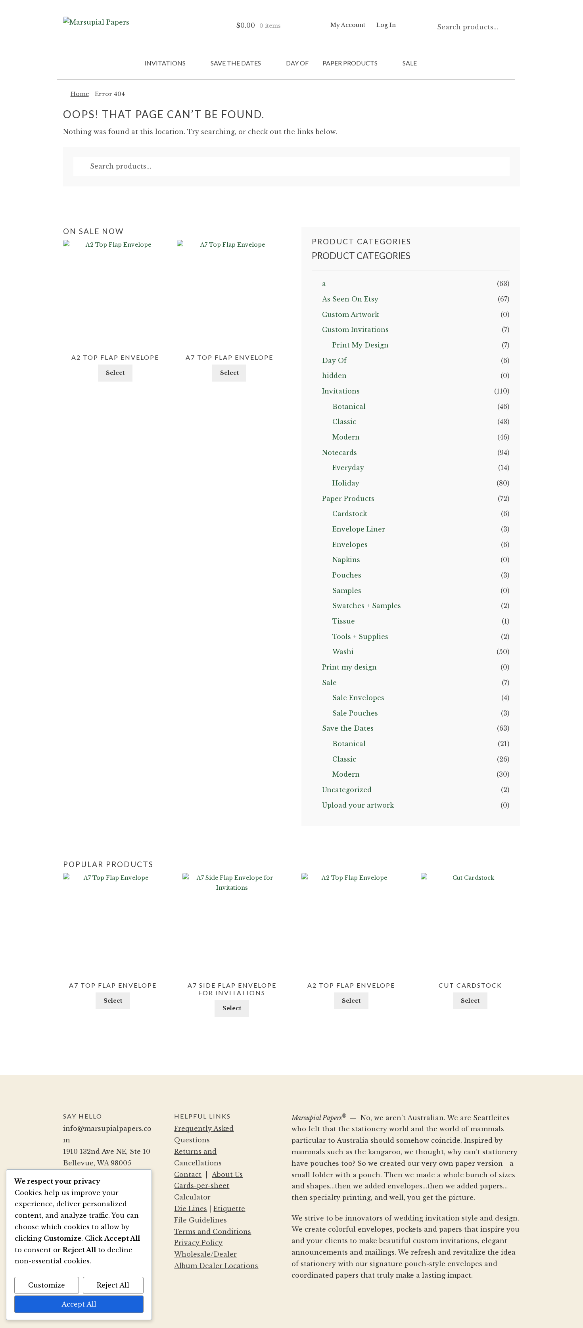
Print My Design (360, 345)
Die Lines (190, 1209)
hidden (334, 376)
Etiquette (229, 1209)
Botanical (349, 407)
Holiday (345, 483)
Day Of (297, 63)
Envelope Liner (358, 529)
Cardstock (349, 514)
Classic (344, 422)
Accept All (78, 1304)
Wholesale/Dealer (205, 1254)
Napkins (346, 560)
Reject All (113, 1285)
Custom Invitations (355, 330)
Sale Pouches (355, 713)
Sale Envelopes (358, 698)
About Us (227, 1174)
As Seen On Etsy (350, 299)
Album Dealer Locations (216, 1266)
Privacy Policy (198, 1243)
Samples (346, 591)
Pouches (346, 575)
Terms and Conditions (212, 1232)
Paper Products (350, 63)
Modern (346, 437)
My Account (347, 25)
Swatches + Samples (366, 606)
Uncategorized (347, 790)
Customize (46, 1285)
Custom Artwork (350, 315)
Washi (343, 652)
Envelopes (350, 545)
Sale (410, 63)
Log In (386, 25)
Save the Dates (236, 63)
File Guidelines (200, 1220)
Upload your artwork (358, 805)
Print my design (349, 667)
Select (115, 372)
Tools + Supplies (360, 637)
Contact (187, 1174)
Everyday (348, 468)
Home (80, 94)
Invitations (165, 63)
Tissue (343, 621)
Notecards (339, 453)
